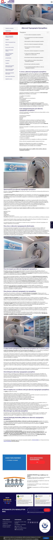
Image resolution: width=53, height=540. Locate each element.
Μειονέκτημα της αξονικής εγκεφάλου (32, 64)
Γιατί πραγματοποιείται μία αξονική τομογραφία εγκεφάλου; (34, 38)
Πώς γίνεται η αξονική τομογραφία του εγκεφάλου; (34, 50)
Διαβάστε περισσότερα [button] (21, 504)
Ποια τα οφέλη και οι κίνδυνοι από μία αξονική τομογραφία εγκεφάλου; (34, 61)
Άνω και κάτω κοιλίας (9, 47)
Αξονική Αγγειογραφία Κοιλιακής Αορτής (9, 66)
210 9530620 (9, 460)
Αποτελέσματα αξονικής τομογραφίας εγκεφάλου (34, 57)
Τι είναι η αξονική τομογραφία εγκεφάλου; (33, 34)
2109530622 (23, 524)
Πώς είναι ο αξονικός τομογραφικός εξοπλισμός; (34, 44)
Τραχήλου (7, 39)
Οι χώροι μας (5, 523)
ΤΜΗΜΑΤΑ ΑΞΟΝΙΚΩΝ (9, 28)
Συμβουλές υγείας (8, 78)
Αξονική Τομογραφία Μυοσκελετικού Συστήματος (9, 54)
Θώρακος (7, 44)
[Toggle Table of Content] (47, 32)
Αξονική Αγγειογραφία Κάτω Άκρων (9, 73)
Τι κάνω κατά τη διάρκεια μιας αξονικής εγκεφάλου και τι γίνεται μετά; (32, 54)
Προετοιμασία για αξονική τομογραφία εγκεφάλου (34, 41)
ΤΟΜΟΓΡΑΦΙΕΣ (8, 30)
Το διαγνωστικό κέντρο (7, 521)
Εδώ (37, 462)
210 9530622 (15, 460)
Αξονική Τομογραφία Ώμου (10, 42)
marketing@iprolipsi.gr (21, 528)
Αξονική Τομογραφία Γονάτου (9, 50)
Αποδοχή (46, 538)
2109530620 (18, 524)
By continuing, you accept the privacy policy (36, 512)
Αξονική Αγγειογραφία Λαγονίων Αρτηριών (9, 70)
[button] (52, 501)
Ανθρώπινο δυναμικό (7, 525)
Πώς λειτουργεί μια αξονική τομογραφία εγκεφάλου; (32, 47)
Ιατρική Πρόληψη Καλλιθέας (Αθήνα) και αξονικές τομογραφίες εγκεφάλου (34, 67)
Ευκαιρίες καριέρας (6, 526)
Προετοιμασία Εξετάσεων (10, 76)
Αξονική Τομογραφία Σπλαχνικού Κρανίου (9, 37)
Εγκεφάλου (7, 33)
